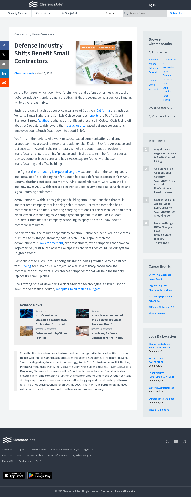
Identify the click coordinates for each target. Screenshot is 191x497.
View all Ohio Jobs (159, 409)
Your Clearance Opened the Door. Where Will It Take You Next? (107, 319)
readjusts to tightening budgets (78, 289)
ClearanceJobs (21, 34)
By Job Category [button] (159, 108)
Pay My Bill (8, 461)
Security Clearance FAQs (65, 449)
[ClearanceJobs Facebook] (159, 441)
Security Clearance (18, 13)
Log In (152, 5)
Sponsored (40, 311)
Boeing (26, 266)
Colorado (154, 72)
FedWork (7, 455)
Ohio (165, 83)
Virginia (166, 99)
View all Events (157, 313)
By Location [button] (156, 52)
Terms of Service (57, 455)
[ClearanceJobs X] (167, 441)
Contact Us (25, 461)
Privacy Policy (35, 455)
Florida (152, 80)
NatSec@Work (70, 13)
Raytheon (44, 120)
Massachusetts (74, 125)
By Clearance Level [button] (160, 116)
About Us (7, 449)
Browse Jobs (39, 449)
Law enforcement (50, 243)
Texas (165, 95)
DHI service (129, 491)
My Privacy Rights (82, 455)
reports (93, 115)
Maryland (153, 89)
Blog (19, 455)
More (109, 13)
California (103, 110)
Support (21, 449)
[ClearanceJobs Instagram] (184, 441)
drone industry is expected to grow (55, 171)
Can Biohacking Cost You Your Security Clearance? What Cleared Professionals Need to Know (164, 180)
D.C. (151, 76)
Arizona (152, 63)
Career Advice (44, 13)
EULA (38, 461)
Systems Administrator (161, 387)
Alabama (153, 59)
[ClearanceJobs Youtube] (176, 441)
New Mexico (169, 67)
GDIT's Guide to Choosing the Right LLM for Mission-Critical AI (51, 319)
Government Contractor (97, 47)
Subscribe (176, 13)
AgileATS (88, 449)
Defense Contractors (45, 329)
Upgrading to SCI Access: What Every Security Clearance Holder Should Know (165, 207)
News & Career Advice (43, 34)
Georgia (153, 84)
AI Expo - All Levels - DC (161, 307)
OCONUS (167, 79)
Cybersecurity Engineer (161, 398)
